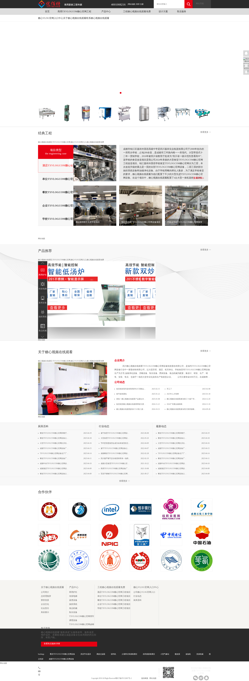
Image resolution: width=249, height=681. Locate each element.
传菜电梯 (73, 596)
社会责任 (45, 608)
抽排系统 (73, 604)
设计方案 (163, 11)
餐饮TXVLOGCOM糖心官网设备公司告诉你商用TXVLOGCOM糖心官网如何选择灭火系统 (54, 438)
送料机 (113, 654)
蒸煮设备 (73, 600)
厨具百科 (137, 600)
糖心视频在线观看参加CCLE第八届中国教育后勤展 (131, 409)
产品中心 (106, 11)
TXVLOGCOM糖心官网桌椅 (81, 624)
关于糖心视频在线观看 (74, 18)
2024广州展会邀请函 (174, 404)
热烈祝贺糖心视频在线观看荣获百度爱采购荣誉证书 (131, 404)
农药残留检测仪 (149, 654)
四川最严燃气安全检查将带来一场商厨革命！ (115, 458)
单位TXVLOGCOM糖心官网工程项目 (113, 596)
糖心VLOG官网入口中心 (50, 18)
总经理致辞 (46, 596)
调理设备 (73, 620)
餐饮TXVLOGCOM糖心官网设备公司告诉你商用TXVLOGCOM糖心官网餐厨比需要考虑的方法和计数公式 (54, 474)
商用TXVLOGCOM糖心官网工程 (74, 11)
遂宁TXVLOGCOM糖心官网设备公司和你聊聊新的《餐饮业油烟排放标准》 (115, 448)
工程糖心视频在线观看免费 (137, 11)
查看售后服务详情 (52, 644)
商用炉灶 (73, 592)
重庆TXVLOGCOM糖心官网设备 (62, 654)
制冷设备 (73, 612)
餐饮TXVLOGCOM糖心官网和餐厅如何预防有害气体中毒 (54, 433)
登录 (138, 4)
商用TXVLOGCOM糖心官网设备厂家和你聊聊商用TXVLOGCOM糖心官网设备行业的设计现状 (115, 468)
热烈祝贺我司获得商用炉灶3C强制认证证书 (131, 389)
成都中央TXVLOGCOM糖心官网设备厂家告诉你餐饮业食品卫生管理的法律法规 (54, 463)
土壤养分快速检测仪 (129, 654)
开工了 (169, 389)
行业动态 (137, 596)
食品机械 (73, 608)
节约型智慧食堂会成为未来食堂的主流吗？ (115, 443)
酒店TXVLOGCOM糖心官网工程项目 (113, 592)
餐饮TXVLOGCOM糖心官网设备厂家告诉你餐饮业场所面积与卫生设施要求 (54, 458)
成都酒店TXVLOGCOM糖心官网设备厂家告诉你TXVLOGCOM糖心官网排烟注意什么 (54, 468)
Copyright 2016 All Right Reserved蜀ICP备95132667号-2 (111, 678)
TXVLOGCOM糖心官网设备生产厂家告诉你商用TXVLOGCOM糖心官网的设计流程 (54, 453)
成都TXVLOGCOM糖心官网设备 (61, 659)
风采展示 (45, 612)
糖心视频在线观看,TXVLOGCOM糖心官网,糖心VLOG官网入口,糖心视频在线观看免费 (71, 142)
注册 (142, 4)
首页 (47, 11)
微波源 (177, 654)
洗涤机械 (199, 654)
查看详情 (197, 178)
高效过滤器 (101, 654)
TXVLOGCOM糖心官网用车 (81, 616)
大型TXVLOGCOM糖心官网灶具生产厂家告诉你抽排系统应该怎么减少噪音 (54, 443)
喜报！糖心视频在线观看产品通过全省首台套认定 (131, 399)
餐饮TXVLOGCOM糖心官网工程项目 (113, 600)
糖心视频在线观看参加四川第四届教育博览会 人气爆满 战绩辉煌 (181, 409)
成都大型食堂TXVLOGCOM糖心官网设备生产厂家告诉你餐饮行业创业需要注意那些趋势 (115, 463)
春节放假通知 (121, 394)
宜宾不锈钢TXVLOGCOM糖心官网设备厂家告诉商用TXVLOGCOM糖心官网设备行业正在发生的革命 (115, 474)
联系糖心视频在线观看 (97, 18)
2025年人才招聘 (172, 394)
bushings (41, 654)
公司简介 (45, 592)
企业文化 (45, 604)
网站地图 (131, 4)
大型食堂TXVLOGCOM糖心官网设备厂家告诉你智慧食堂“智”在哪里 (115, 438)
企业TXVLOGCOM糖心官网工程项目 (113, 604)
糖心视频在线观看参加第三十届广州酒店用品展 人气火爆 (181, 399)
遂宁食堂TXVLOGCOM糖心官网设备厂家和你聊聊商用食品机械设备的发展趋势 (115, 433)
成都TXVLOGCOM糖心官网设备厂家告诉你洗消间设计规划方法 (54, 448)
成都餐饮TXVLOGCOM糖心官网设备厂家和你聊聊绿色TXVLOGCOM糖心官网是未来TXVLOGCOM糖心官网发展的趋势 (115, 453)
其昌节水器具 (86, 654)
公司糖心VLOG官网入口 (144, 592)
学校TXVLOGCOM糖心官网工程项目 (113, 608)
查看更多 (205, 132)
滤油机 (188, 654)
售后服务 (181, 11)
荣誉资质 (45, 600)
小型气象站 (165, 654)
